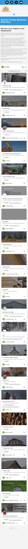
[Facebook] (7, 2)
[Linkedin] (11, 2)
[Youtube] (21, 2)
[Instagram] (16, 2)
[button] (14, 14)
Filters (23, 67)
